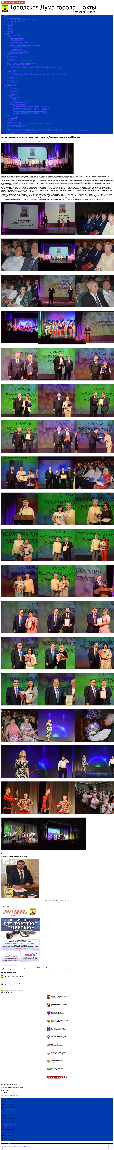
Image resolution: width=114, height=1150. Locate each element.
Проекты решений (12, 56)
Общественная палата (10, 85)
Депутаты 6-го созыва (13, 83)
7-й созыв (10, 24)
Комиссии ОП (14, 94)
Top (2, 1148)
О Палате (9, 87)
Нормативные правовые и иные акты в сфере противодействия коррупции (29, 123)
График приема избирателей (15, 18)
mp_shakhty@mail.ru (10, 1124)
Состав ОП (13, 92)
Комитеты (10, 36)
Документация (8, 54)
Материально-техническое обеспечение (18, 64)
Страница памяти (9, 133)
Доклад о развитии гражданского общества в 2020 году (30, 109)
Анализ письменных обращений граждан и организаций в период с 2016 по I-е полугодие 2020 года (36, 74)
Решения (9, 57)
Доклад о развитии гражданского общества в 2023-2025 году (31, 113)
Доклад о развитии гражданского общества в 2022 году (30, 112)
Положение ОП (14, 99)
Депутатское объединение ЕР (18, 46)
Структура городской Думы (18, 40)
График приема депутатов (17, 21)
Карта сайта (7, 1143)
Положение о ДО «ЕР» (16, 49)
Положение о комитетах (17, 38)
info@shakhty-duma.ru (11, 1095)
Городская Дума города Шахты (21, 1146)
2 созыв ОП (13, 118)
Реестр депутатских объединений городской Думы (25, 45)
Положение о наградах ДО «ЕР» (19, 52)
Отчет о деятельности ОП (17, 104)
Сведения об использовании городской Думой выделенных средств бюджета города (35, 67)
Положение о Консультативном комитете (22, 42)
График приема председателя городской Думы (24, 19)
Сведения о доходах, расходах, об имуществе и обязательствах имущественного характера (34, 129)
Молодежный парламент (11, 76)
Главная (6, 15)
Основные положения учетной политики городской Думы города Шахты (31, 68)
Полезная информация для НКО (19, 102)
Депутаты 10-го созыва (14, 77)
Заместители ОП (15, 90)
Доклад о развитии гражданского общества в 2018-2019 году (31, 108)
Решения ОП (13, 98)
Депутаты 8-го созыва (13, 80)
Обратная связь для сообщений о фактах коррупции (22, 132)
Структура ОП (14, 91)
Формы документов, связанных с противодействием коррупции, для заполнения (31, 127)
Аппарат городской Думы (14, 53)
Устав (8, 61)
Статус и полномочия (13, 35)
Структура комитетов (16, 39)
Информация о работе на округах (40, 141)
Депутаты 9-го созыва (13, 78)
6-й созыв (10, 25)
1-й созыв (10, 32)
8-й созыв (10, 22)
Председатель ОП (15, 88)
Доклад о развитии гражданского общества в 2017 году (30, 106)
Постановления (11, 59)
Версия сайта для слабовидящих (14, 2)
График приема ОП (12, 120)
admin (27, 141)
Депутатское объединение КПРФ (19, 47)
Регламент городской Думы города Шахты (19, 60)
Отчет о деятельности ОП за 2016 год (24, 105)
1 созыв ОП (13, 116)
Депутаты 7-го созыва (13, 81)
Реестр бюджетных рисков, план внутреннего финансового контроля (30, 66)
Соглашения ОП (14, 97)
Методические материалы (14, 126)
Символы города (12, 71)
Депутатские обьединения (14, 43)
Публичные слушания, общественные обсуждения (21, 63)
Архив (8, 115)
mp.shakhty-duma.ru (9, 1126)
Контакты (10, 84)
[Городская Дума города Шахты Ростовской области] (50, 12)
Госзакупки (13, 70)
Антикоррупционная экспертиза (16, 125)
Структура (7, 33)
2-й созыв (10, 31)
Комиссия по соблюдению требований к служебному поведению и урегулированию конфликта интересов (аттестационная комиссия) (46, 130)
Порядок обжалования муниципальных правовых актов (23, 73)
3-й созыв (10, 29)
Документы (10, 95)
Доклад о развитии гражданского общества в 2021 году (30, 111)
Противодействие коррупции (12, 122)
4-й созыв (10, 28)
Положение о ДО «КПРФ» (17, 50)
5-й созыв (10, 26)
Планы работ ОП (15, 101)
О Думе (6, 17)
